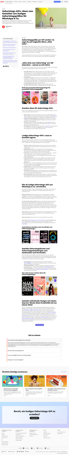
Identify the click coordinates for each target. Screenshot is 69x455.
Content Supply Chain (18, 434)
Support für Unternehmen (47, 437)
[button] (62, 2)
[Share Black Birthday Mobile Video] (29, 231)
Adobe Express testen (39, 324)
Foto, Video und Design (8, 1)
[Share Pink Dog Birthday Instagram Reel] (44, 277)
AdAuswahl (65, 453)
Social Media (24, 223)
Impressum (47, 451)
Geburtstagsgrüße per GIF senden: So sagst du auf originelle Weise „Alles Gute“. (10, 42)
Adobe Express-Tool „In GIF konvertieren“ (36, 220)
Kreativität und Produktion (19, 437)
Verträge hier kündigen (53, 451)
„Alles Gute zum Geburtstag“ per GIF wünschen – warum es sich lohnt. (9, 45)
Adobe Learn (45, 436)
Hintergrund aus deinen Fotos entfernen (32, 309)
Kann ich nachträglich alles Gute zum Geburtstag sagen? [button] (19, 355)
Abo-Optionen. (40, 1)
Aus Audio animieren (45, 317)
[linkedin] (23, 451)
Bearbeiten (24, 1)
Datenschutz (58, 451)
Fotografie (3, 434)
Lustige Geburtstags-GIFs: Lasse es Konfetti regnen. (9, 50)
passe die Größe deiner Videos (28, 318)
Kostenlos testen (34, 418)
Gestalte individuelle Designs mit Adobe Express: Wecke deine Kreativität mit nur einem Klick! (10, 62)
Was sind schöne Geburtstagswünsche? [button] (16, 350)
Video (49, 122)
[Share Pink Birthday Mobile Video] (38, 231)
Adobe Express (16, 1)
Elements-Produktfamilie (5, 441)
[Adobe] (2, 1)
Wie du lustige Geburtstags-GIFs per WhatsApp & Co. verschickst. (9, 53)
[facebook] (17, 451)
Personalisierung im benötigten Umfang (21, 433)
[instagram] (19, 451)
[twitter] (21, 451)
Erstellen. (20, 1)
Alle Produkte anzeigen (5, 444)
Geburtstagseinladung (48, 266)
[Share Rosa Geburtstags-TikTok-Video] (29, 92)
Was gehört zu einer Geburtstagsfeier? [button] (16, 359)
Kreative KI (3, 433)
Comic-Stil (47, 126)
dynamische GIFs (25, 316)
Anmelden (66, 1)
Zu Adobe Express (57, 1)
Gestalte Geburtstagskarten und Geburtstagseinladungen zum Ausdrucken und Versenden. (8, 57)
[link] (3, 66)
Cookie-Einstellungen (60, 453)
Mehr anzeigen (63, 371)
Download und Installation (47, 433)
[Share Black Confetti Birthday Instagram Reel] (32, 277)
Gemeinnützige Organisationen (34, 434)
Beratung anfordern (60, 433)
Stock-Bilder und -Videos (5, 443)
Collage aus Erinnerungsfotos (42, 269)
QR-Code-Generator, (52, 312)
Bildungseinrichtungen (32, 433)
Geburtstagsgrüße (27, 263)
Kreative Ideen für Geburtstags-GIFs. (9, 47)
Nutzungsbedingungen (64, 451)
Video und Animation (4, 437)
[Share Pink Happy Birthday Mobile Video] (38, 92)
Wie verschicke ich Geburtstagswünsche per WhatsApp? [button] (19, 340)
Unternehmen (29, 1)
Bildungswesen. (34, 1)
